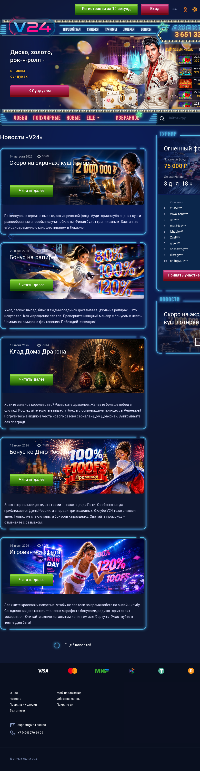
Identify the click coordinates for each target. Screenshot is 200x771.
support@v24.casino (32, 725)
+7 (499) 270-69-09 (30, 732)
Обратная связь (68, 699)
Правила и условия (23, 704)
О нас (14, 693)
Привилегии (65, 704)
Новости (15, 699)
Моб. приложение (69, 693)
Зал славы (17, 710)
